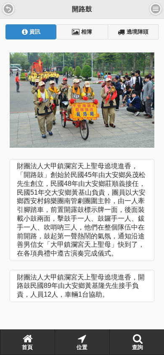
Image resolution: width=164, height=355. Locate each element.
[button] (8, 9)
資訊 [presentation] (34, 32)
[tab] (30, 31)
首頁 (27, 347)
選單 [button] (155, 9)
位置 (82, 347)
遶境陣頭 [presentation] (136, 32)
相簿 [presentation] (85, 32)
